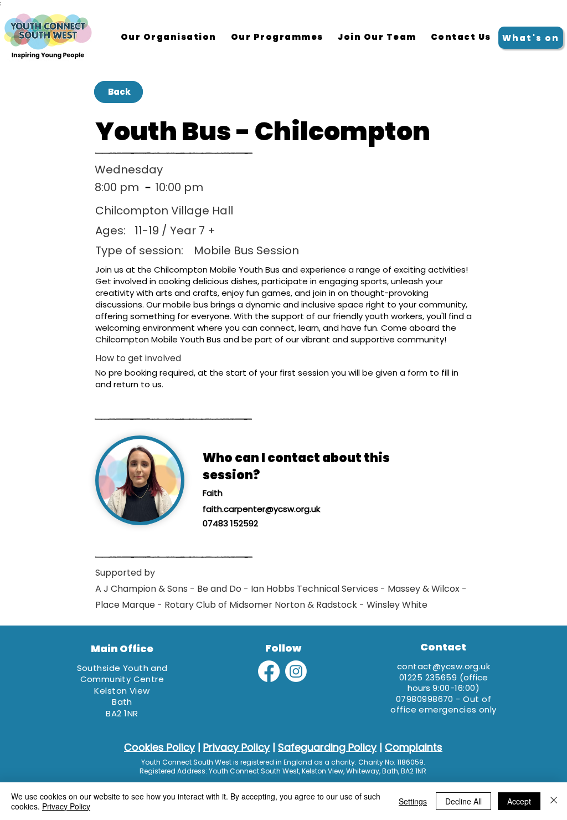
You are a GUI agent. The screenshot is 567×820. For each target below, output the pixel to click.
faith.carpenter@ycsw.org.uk (261, 509)
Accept (519, 801)
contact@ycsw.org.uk (444, 666)
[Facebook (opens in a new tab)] (269, 671)
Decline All (463, 801)
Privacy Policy (66, 806)
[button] (277, 37)
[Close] (553, 801)
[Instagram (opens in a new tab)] (296, 671)
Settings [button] (413, 801)
